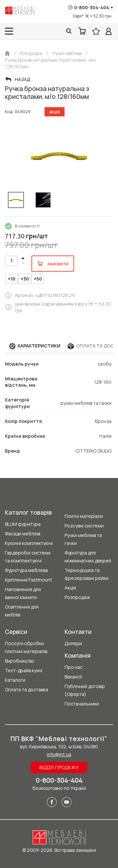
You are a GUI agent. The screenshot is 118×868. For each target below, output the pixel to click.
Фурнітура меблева (26, 570)
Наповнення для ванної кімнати (23, 593)
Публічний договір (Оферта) (85, 690)
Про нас (74, 667)
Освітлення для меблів (22, 611)
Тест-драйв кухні (23, 670)
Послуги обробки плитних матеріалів (26, 647)
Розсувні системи (84, 526)
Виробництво (19, 661)
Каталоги (15, 680)
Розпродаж (77, 597)
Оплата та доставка (26, 689)
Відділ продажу (59, 767)
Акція (70, 587)
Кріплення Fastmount (28, 580)
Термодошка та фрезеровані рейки (86, 574)
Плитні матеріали (84, 516)
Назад (22, 79)
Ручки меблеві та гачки (83, 539)
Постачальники (82, 704)
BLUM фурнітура (23, 524)
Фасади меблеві (22, 533)
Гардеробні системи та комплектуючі (27, 557)
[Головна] (7, 53)
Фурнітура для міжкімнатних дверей (88, 557)
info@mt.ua (59, 754)
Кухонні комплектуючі (29, 543)
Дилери (73, 643)
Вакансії (73, 676)
